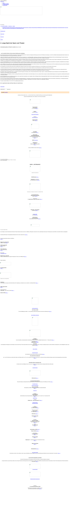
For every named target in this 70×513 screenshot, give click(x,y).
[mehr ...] (37, 108)
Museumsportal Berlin (35, 385)
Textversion (2, 1)
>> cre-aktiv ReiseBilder (4, 26)
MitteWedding (40, 27)
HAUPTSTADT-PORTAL (35, 114)
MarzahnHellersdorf (35, 27)
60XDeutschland (35, 402)
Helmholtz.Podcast (35, 352)
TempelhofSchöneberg (61, 27)
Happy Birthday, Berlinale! (35, 315)
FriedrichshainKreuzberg (19, 27)
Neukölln (43, 27)
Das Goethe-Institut (35, 452)
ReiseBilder (6, 92)
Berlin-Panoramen (35, 117)
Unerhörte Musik (35, 367)
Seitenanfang (2, 86)
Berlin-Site (35, 390)
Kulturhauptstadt (18, 28)
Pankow (46, 27)
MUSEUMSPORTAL (35, 308)
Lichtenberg (30, 27)
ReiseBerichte (5, 27)
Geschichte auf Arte (35, 403)
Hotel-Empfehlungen (13, 28)
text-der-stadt (35, 214)
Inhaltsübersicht (2, 31)
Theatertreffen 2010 (3, 253)
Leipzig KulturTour (7, 28)
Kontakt (1, 39)
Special (22, 28)
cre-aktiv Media (5, 5)
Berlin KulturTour (12, 27)
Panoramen (36, 140)
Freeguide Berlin (35, 469)
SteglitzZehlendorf (54, 27)
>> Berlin (13, 26)
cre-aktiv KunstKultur (6, 4)
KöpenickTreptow (25, 27)
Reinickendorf (50, 27)
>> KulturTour (10, 26)
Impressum (2, 36)
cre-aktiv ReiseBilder (6, 3)
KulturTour (8, 27)
